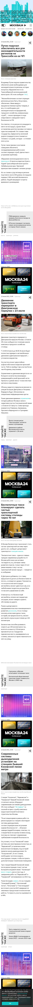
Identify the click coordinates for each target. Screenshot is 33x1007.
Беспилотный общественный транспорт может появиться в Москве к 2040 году (19, 678)
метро (10, 946)
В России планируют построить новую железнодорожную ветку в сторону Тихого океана (20, 225)
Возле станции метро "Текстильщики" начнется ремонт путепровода (17, 422)
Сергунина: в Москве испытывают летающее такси (19, 672)
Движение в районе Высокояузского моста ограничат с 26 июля (16, 429)
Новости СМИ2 (5, 266)
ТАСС (26, 94)
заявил (15, 881)
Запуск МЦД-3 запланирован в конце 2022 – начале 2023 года (20, 937)
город (3, 440)
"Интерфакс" (19, 807)
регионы (15, 235)
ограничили (25, 398)
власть (3, 235)
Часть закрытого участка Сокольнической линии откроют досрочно (20, 931)
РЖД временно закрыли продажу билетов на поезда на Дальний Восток (19, 218)
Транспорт (17, 42)
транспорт (9, 235)
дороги (15, 440)
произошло (5, 161)
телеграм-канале (17, 551)
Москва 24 (16, 25)
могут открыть (6, 872)
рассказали (12, 611)
